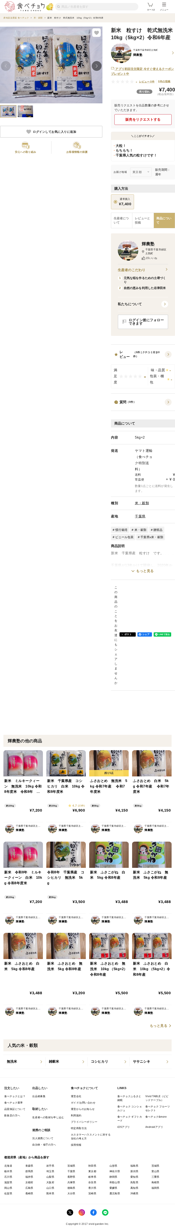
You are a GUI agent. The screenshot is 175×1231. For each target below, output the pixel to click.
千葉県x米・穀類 (151, 537)
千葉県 (140, 516)
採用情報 (76, 1144)
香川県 (92, 1187)
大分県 (71, 1193)
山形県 (113, 1165)
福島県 (134, 1165)
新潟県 (134, 1171)
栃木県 (8, 1171)
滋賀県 (8, 1182)
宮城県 (71, 1165)
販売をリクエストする (143, 119)
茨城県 (155, 1165)
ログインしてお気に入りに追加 (54, 131)
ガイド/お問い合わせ (83, 1102)
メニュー (164, 10)
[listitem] (24, 1062)
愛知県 (134, 1176)
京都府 (29, 1182)
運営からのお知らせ (83, 1109)
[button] (143, 369)
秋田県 (92, 1165)
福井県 (29, 1176)
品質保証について (14, 1109)
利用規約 (76, 1115)
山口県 (50, 1187)
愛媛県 (113, 1187)
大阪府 (50, 1182)
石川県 (8, 1176)
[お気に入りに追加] (96, 32)
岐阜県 (92, 1176)
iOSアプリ (123, 1127)
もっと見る (145, 571)
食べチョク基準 (13, 1102)
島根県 (155, 1182)
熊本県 (50, 1193)
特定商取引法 (79, 1128)
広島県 (29, 1187)
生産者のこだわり (131, 270)
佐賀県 (8, 1193)
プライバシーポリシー (84, 1121)
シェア (146, 634)
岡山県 (8, 1187)
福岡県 (155, 1187)
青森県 (29, 1165)
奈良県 (92, 1182)
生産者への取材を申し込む (48, 1117)
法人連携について (42, 1138)
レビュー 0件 (147, 81)
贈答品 (158, 530)
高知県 (134, 1187)
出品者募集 (38, 1096)
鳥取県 (134, 1182)
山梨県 (50, 1176)
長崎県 (29, 1193)
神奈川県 (114, 1171)
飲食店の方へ (12, 1115)
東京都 (92, 1171)
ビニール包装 (124, 537)
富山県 (155, 1171)
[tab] (142, 220)
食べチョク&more (156, 1116)
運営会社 (76, 1096)
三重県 (155, 1176)
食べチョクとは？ (14, 1096)
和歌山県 (114, 1182)
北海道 (8, 1165)
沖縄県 (134, 1193)
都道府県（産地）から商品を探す (27, 1157)
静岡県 (113, 1176)
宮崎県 (92, 1193)
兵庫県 (71, 1182)
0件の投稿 (164, 81)
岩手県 (50, 1165)
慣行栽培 (121, 530)
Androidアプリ (154, 1127)
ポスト (128, 634)
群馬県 (29, 1171)
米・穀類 (142, 503)
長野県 (71, 1176)
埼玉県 (50, 1171)
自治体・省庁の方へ (44, 1144)
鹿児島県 (114, 1193)
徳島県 (71, 1187)
